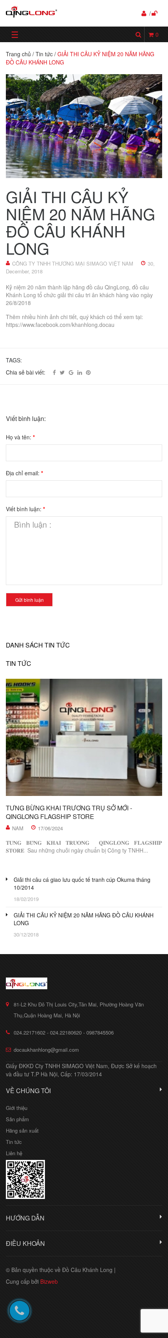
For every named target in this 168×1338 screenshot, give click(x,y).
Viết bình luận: (25, 509)
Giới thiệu (16, 1107)
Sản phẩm (17, 1119)
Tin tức (18, 663)
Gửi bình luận (29, 599)
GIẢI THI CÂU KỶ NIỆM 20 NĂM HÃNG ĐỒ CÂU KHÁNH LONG (84, 919)
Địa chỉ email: (24, 473)
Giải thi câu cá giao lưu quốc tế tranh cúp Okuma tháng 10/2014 (82, 883)
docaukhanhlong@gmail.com (46, 1049)
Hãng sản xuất (22, 1130)
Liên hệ (14, 1153)
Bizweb (49, 1281)
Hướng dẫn (25, 1217)
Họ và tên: (20, 437)
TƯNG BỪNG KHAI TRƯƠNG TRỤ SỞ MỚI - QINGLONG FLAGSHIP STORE (69, 812)
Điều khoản (25, 1243)
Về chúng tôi (28, 1090)
